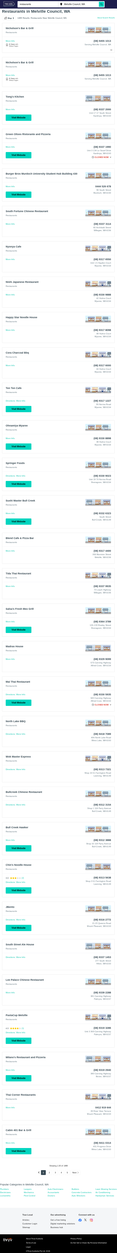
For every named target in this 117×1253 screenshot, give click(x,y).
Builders (75, 1189)
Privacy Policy (76, 1239)
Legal (28, 1247)
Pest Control (29, 1196)
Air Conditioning (102, 1192)
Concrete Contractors (82, 1192)
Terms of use (31, 1243)
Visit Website (19, 117)
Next (74, 1172)
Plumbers (4, 1189)
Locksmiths (5, 1196)
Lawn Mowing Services (106, 1189)
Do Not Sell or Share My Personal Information (88, 1243)
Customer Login (29, 1223)
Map (10, 18)
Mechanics (29, 1192)
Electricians (5, 1192)
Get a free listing (58, 1220)
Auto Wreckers (78, 1196)
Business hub (57, 1227)
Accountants (53, 1192)
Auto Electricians (55, 1189)
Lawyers (28, 1189)
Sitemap (26, 1227)
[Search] (101, 4)
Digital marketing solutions (63, 1223)
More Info (10, 41)
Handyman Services (104, 1196)
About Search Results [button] (106, 18)
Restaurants (11, 32)
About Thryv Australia (34, 1239)
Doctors (51, 1196)
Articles (25, 1220)
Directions (10, 401)
